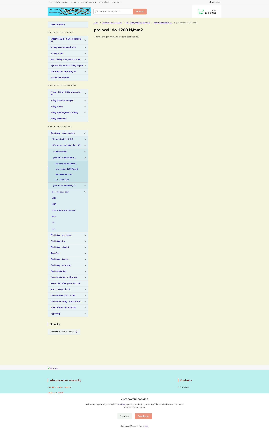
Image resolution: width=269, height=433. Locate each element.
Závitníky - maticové (61, 235)
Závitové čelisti (59, 271)
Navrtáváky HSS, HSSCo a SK (65, 59)
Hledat (140, 11)
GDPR (73, 2)
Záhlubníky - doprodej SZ (63, 71)
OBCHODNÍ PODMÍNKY (58, 2)
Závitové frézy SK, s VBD (63, 295)
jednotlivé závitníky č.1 (64, 157)
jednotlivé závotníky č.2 (64, 185)
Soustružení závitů (60, 289)
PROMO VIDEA (87, 2)
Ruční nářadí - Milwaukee (63, 307)
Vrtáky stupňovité (60, 77)
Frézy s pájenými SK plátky (64, 112)
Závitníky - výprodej (61, 265)
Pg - (54, 229)
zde (146, 426)
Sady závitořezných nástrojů (65, 283)
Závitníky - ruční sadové (63, 133)
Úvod (96, 23)
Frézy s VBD (57, 106)
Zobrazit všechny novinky (62, 331)
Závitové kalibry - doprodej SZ (66, 301)
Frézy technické (59, 118)
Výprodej (55, 313)
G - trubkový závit (60, 192)
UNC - (55, 198)
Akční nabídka (58, 24)
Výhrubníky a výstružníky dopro (67, 65)
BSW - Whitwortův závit (64, 210)
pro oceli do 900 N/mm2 (65, 163)
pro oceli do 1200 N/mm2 (67, 169)
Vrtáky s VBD (57, 53)
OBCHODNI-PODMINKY (59, 387)
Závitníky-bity (58, 241)
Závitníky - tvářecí (60, 259)
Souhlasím (143, 416)
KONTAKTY (117, 2)
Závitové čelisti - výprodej (64, 277)
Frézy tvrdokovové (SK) (62, 100)
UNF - (54, 204)
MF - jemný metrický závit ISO (66, 145)
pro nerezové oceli (63, 174)
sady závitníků (60, 151)
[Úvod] (69, 11)
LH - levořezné (62, 179)
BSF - (54, 216)
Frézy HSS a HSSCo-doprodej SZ (65, 93)
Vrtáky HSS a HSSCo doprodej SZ (66, 40)
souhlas (121, 404)
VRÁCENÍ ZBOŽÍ (55, 393)
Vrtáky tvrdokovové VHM (63, 47)
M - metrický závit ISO (62, 139)
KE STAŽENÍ (104, 2)
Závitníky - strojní (60, 247)
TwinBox (55, 253)
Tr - (54, 222)
